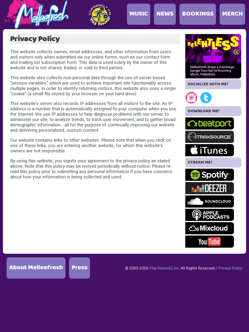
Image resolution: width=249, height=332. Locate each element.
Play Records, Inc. (164, 268)
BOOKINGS (197, 14)
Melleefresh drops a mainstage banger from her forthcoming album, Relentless (212, 70)
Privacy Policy (230, 268)
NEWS (164, 14)
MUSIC (138, 14)
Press (79, 267)
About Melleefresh (36, 267)
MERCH (232, 14)
